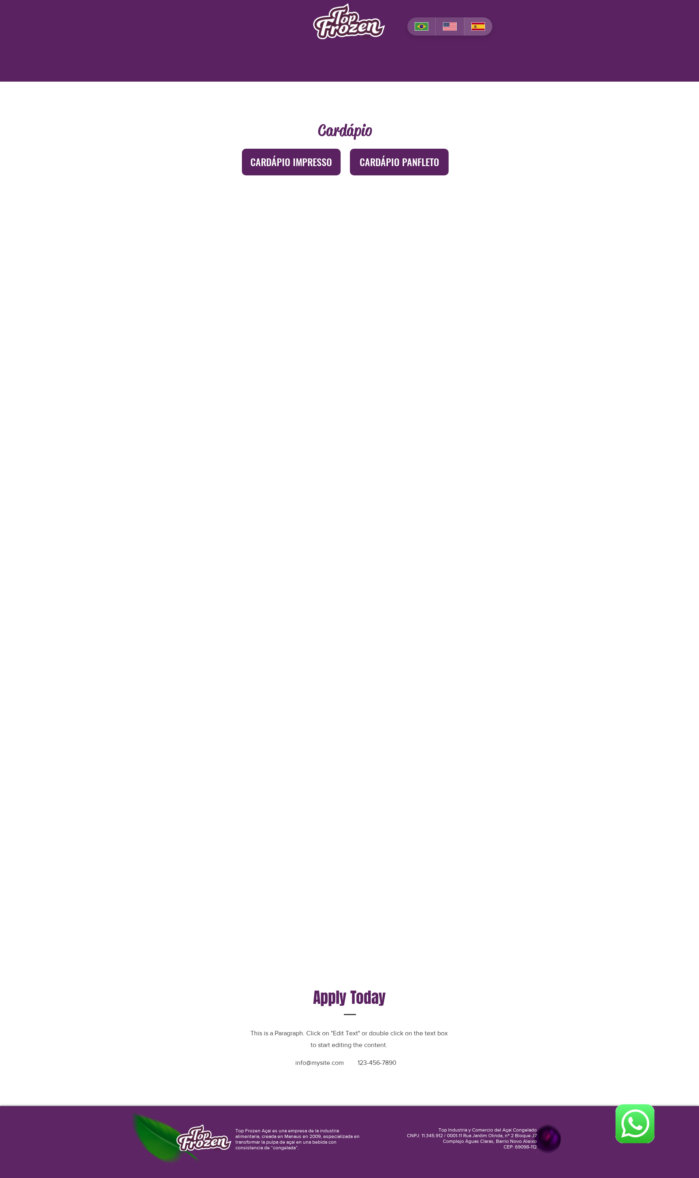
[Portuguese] (421, 26)
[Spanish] (478, 26)
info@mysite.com (319, 1062)
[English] (449, 26)
